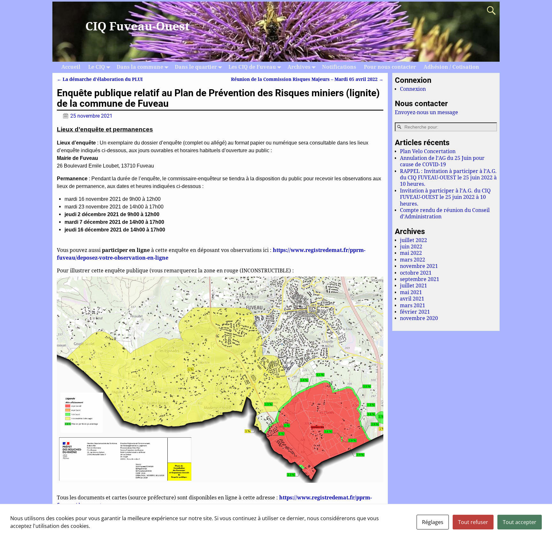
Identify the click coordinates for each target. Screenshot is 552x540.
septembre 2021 (419, 279)
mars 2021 (412, 305)
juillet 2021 (413, 286)
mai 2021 (411, 292)
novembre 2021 (419, 266)
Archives (299, 67)
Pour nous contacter (390, 67)
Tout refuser (473, 522)
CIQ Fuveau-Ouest (137, 26)
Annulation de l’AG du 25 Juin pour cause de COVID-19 (442, 161)
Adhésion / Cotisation (451, 67)
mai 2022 (411, 253)
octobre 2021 (416, 273)
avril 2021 (412, 299)
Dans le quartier (196, 67)
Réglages (432, 522)
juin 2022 (411, 247)
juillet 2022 (413, 240)
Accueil (70, 67)
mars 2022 (412, 260)
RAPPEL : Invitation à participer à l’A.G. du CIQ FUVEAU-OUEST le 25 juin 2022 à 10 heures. (448, 177)
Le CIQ (96, 67)
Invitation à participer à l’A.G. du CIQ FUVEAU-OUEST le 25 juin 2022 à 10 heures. (445, 197)
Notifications (339, 67)
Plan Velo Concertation (428, 151)
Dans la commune (140, 67)
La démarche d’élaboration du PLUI (100, 79)
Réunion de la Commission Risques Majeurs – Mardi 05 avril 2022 (307, 79)
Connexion (413, 89)
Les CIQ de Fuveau (252, 67)
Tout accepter (519, 522)
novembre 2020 (419, 318)
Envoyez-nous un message (426, 112)
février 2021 (415, 312)
